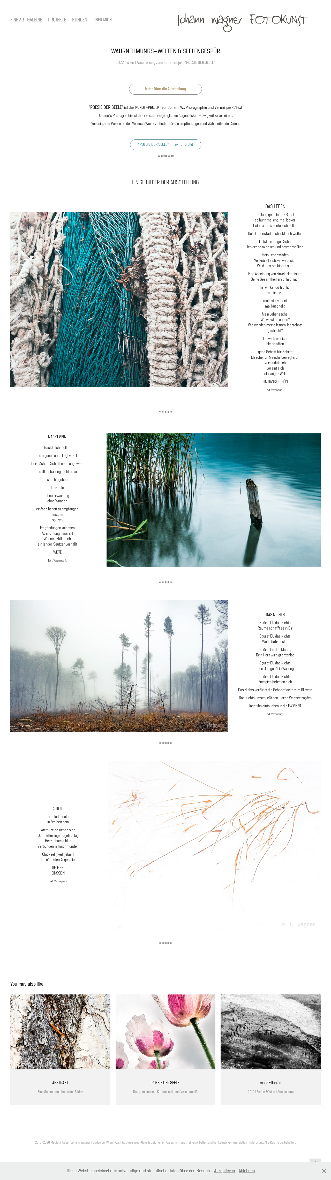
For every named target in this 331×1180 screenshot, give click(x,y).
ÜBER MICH (102, 19)
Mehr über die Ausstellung (165, 89)
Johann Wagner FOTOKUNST (243, 20)
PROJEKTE (57, 20)
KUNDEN (79, 20)
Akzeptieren (224, 1171)
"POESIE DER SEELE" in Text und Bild (165, 144)
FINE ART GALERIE (26, 20)
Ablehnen (247, 1171)
